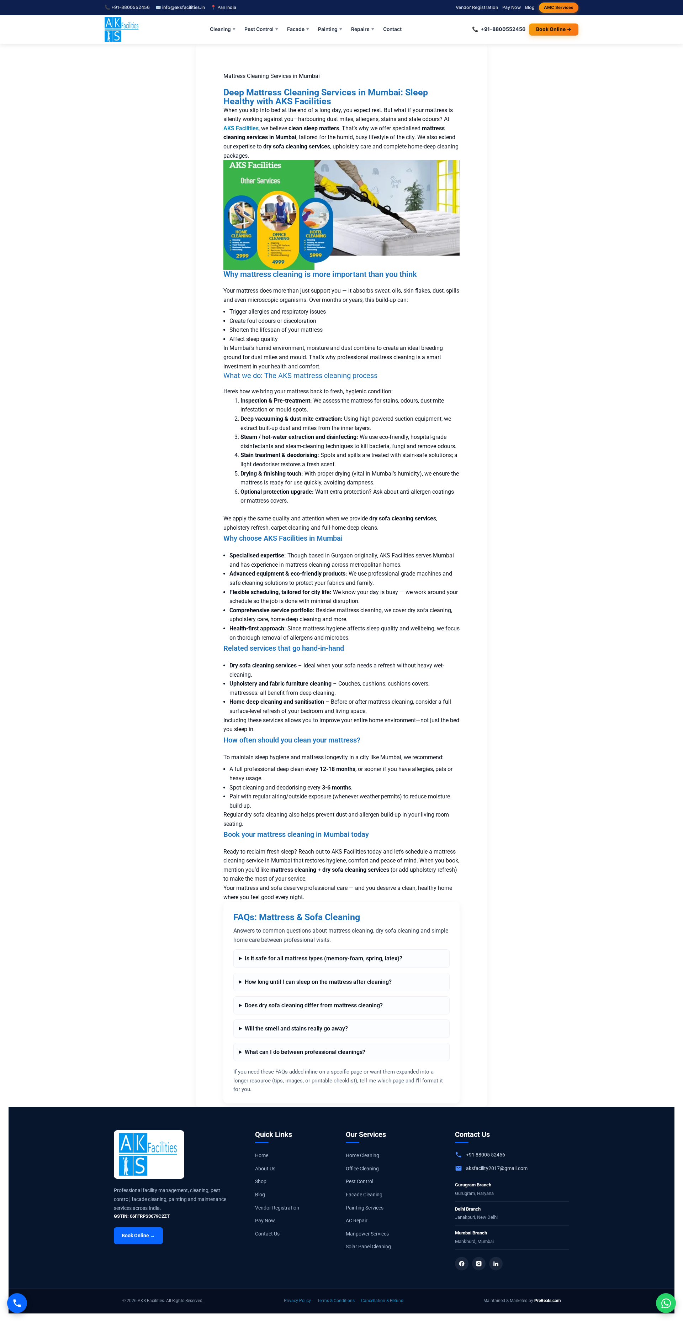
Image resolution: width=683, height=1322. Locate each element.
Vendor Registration (477, 7)
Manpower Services (367, 1234)
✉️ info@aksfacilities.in (180, 7)
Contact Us (267, 1234)
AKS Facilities (241, 128)
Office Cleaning (362, 1168)
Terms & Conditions (336, 1300)
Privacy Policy (297, 1300)
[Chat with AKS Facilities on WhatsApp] (666, 1303)
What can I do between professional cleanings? (305, 1052)
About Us (265, 1168)
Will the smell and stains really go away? (296, 1028)
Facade (298, 29)
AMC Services (558, 7)
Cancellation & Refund (382, 1300)
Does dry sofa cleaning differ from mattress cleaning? (314, 1005)
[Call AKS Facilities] (17, 1303)
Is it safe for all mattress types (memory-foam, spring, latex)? (323, 958)
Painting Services (364, 1208)
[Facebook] (461, 1263)
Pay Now (511, 7)
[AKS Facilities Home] (122, 29)
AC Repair (356, 1220)
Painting (330, 29)
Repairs (363, 29)
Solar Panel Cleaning (368, 1246)
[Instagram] (479, 1263)
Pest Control (261, 29)
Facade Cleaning (364, 1194)
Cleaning (223, 29)
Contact (392, 29)
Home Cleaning (362, 1155)
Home (261, 1155)
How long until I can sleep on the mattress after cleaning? (318, 982)
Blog (530, 7)
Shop (260, 1181)
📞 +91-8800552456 (127, 7)
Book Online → (553, 29)
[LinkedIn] (496, 1263)
